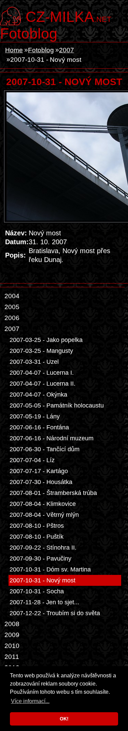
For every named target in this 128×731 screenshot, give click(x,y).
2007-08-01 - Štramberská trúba (53, 492)
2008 (11, 623)
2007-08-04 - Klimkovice (43, 503)
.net (68, 16)
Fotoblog (28, 33)
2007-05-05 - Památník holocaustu (57, 405)
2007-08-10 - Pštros (37, 525)
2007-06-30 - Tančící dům (45, 449)
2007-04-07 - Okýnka (38, 394)
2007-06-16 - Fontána (39, 427)
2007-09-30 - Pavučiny (40, 558)
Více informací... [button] (30, 701)
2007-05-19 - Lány (35, 416)
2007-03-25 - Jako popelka (46, 339)
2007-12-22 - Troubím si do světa (55, 613)
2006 (11, 317)
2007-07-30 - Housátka (41, 482)
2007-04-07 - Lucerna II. (42, 383)
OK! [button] (64, 718)
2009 (11, 634)
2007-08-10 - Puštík (36, 536)
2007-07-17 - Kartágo (39, 471)
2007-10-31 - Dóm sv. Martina (50, 569)
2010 (11, 645)
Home (14, 50)
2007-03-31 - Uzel (34, 361)
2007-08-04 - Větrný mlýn (44, 514)
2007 (66, 50)
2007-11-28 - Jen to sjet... (44, 602)
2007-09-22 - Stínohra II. (43, 547)
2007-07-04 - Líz (32, 460)
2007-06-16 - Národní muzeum (52, 438)
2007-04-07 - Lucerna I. (42, 372)
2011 (11, 656)
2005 (11, 307)
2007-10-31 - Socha (37, 591)
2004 (11, 296)
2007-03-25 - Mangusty (41, 350)
